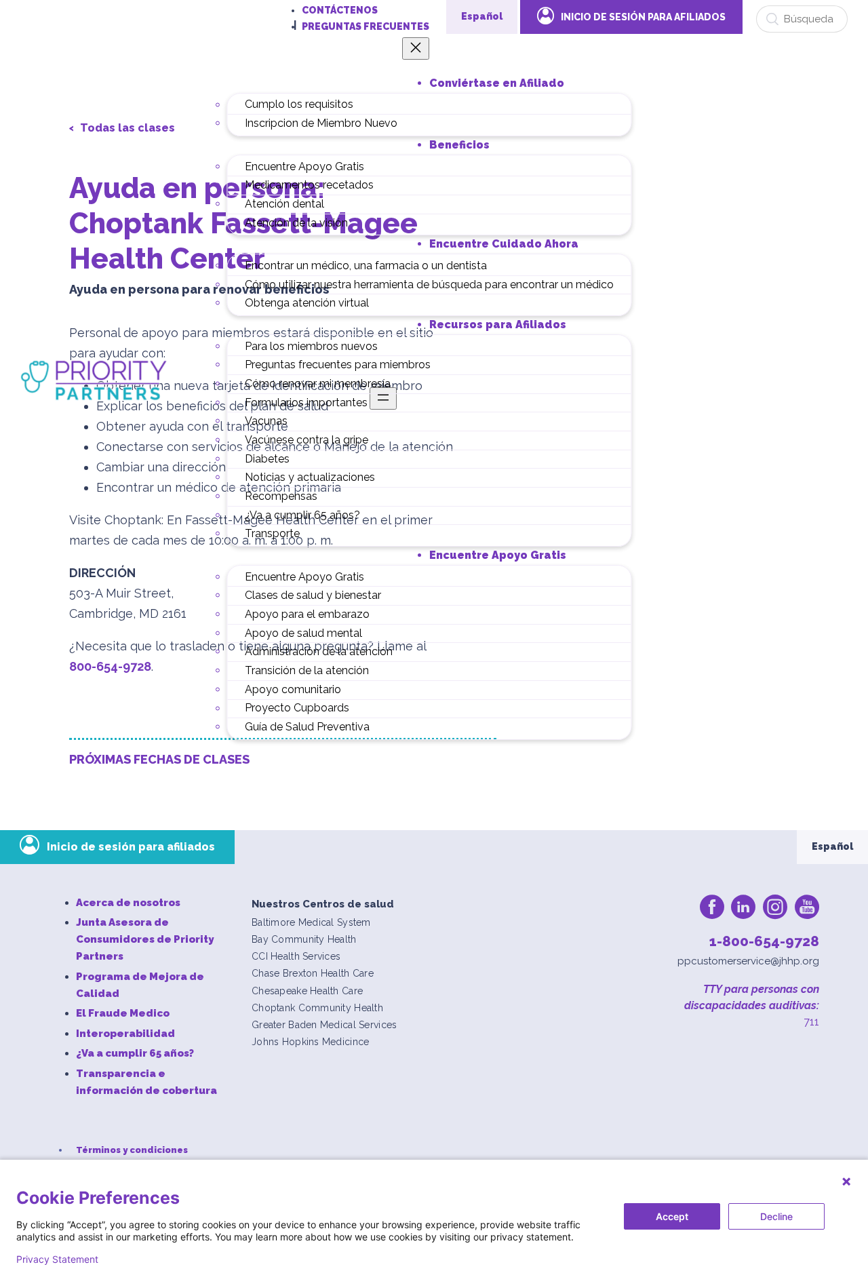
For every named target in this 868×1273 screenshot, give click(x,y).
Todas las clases (126, 127)
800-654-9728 (110, 666)
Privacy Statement (57, 1259)
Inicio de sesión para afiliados (131, 846)
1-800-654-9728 (764, 941)
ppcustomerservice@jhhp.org (748, 961)
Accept (672, 1216)
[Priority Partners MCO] (93, 379)
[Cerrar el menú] (415, 48)
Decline (776, 1216)
